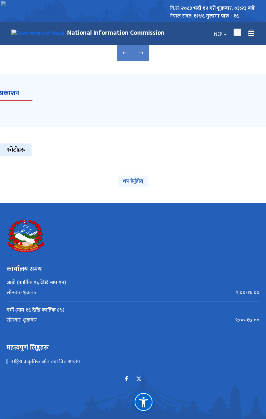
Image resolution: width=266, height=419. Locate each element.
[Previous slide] (125, 53)
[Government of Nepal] (37, 33)
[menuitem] (133, 293)
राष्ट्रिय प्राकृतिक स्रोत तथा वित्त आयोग (45, 361)
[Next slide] (141, 53)
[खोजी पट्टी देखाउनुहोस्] (237, 32)
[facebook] (126, 379)
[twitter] (138, 379)
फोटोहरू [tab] (15, 150)
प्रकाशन (9, 93)
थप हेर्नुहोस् (133, 181)
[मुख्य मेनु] (251, 33)
